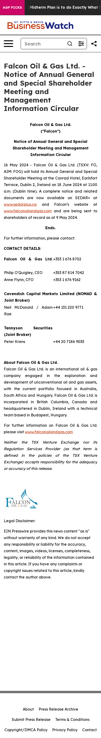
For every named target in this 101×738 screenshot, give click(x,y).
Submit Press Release (31, 719)
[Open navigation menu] (8, 43)
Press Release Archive (58, 709)
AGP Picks (12, 7)
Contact (89, 729)
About (28, 709)
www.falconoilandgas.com (28, 211)
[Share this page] (94, 43)
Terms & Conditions (72, 719)
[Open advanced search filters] (81, 43)
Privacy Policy (65, 729)
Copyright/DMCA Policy (25, 729)
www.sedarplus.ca (20, 204)
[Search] (69, 43)
